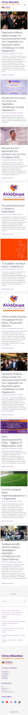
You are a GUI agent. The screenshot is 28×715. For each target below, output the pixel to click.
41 (18, 591)
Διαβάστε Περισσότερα (7, 75)
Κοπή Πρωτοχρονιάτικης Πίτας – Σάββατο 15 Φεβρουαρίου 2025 (12, 441)
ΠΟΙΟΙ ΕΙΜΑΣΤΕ (5, 671)
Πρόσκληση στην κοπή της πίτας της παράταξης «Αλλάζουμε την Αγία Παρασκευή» (14, 104)
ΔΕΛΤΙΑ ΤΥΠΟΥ (5, 53)
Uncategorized (5, 160)
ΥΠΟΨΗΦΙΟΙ (4, 676)
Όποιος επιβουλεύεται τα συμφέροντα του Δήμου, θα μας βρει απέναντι (14, 321)
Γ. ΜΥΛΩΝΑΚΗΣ (5, 673)
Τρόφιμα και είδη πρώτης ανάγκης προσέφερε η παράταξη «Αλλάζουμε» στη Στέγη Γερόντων (11, 551)
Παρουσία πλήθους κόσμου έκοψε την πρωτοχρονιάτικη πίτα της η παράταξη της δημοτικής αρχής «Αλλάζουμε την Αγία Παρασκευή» (14, 41)
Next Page (14, 594)
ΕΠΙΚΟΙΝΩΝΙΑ (5, 678)
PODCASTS (4, 690)
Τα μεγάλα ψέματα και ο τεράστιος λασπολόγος (13, 208)
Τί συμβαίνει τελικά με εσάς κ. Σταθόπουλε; (13, 265)
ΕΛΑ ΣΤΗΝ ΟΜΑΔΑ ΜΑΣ (7, 692)
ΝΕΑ (3, 686)
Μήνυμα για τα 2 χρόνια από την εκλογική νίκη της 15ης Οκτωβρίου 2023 (14, 152)
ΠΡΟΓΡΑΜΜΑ (5, 675)
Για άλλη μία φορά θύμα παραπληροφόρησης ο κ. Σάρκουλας (14, 494)
